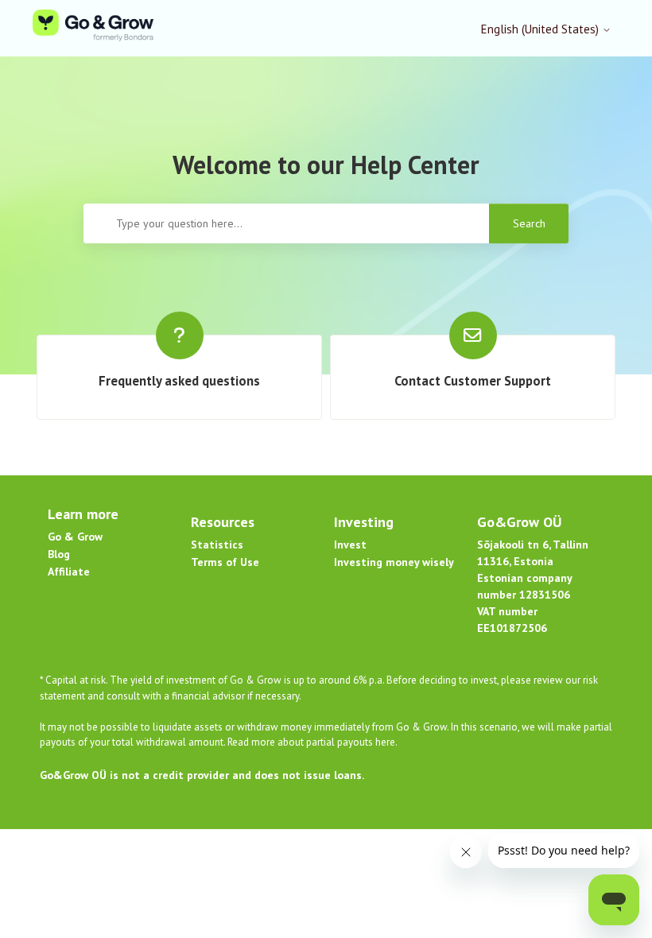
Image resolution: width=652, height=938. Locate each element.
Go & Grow (75, 536)
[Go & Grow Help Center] (93, 28)
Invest (350, 544)
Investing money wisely (394, 562)
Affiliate (69, 571)
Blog (59, 554)
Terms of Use (225, 562)
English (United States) (541, 29)
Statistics (217, 544)
